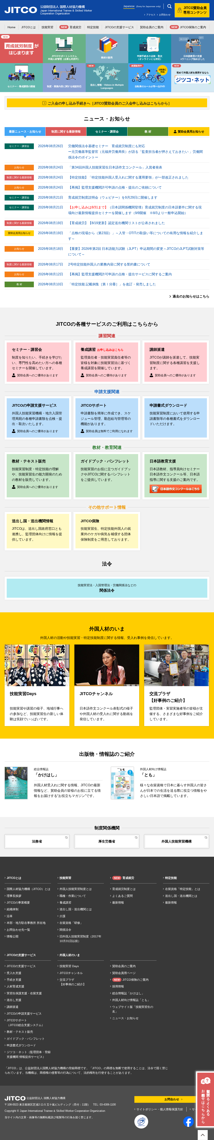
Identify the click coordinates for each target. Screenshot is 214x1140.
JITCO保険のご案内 (131, 979)
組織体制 (12, 909)
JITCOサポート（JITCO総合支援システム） (26, 1022)
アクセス (150, 14)
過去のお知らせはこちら (191, 296)
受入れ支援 (14, 973)
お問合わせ (165, 14)
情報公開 (12, 936)
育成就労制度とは (124, 889)
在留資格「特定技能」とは (182, 889)
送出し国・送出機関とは (76, 909)
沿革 (10, 916)
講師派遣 (12, 1007)
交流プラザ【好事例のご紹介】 (73, 982)
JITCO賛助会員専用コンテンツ (195, 10)
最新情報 (118, 902)
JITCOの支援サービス (21, 966)
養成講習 (65, 902)
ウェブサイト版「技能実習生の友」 (132, 1009)
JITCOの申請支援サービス (24, 1013)
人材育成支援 (15, 986)
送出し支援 (14, 1000)
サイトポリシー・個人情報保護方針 (159, 1109)
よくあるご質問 (122, 895)
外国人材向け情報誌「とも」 (131, 1000)
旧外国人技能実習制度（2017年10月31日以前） (80, 939)
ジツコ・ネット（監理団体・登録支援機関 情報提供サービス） (29, 1054)
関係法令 (65, 929)
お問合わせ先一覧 (18, 929)
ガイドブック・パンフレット (26, 1038)
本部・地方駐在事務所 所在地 (26, 922)
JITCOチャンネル (71, 973)
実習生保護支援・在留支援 (24, 993)
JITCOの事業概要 (18, 902)
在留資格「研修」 (71, 922)
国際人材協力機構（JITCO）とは (28, 889)
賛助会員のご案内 (124, 966)
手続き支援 (14, 979)
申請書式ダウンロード (21, 1045)
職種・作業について (73, 895)
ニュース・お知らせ (125, 1018)
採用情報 (118, 986)
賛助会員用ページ (124, 973)
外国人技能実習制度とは (76, 889)
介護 (62, 916)
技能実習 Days (69, 966)
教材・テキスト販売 (20, 1031)
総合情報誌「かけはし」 (128, 993)
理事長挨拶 (14, 895)
